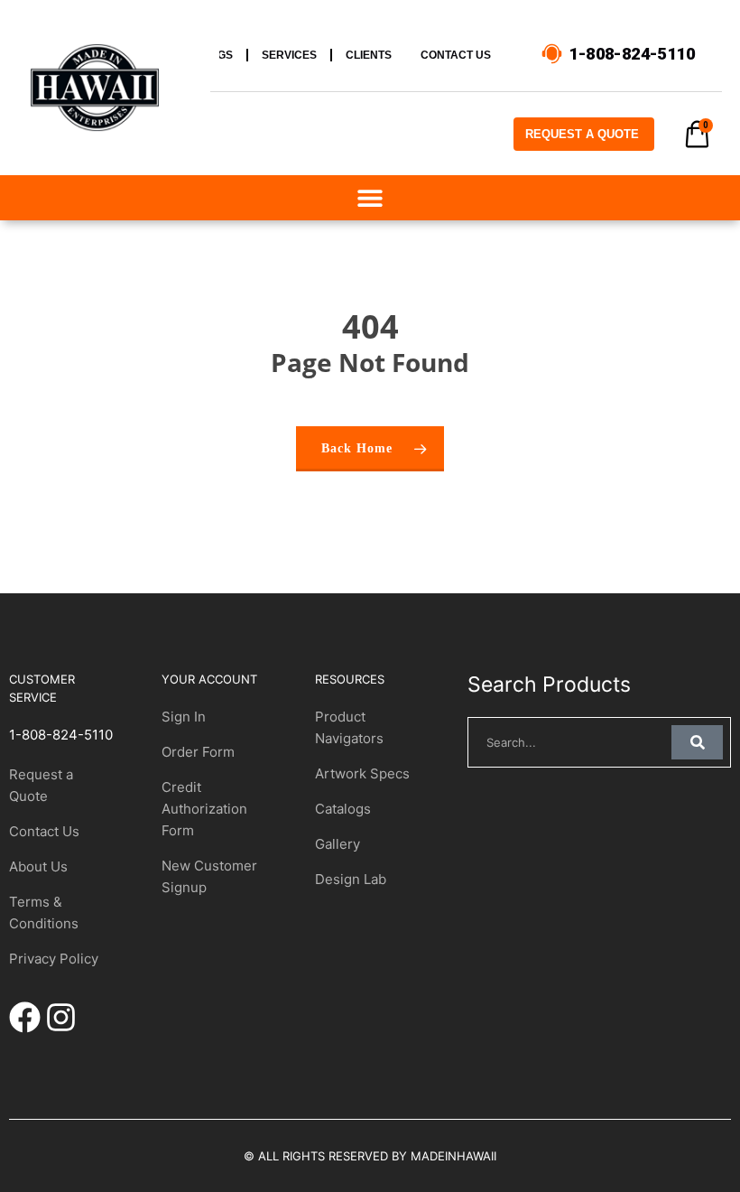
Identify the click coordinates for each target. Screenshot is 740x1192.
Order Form (198, 751)
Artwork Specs (362, 773)
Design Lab (350, 879)
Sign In (184, 716)
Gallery (337, 843)
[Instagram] (61, 1017)
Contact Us (44, 831)
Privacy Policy (53, 958)
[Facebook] (25, 1017)
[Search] (697, 742)
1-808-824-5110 (61, 734)
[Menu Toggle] (370, 197)
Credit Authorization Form (204, 808)
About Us (38, 866)
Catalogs (343, 808)
